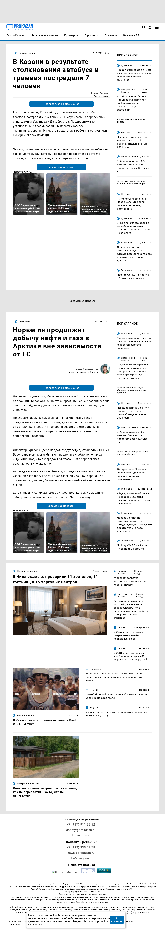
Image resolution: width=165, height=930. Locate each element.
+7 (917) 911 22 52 (81, 824)
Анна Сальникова (87, 369)
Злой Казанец (80, 497)
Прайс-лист (81, 835)
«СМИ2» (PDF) (125, 912)
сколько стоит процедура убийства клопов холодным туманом (131, 390)
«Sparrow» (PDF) (141, 912)
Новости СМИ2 (22, 171)
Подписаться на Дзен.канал (61, 103)
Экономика (24, 321)
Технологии (127, 270)
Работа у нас (81, 858)
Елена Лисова (100, 93)
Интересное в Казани (128, 90)
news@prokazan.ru (80, 853)
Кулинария (126, 65)
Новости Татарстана (27, 571)
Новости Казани (27, 53)
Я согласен (117, 920)
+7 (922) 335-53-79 (81, 847)
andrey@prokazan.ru (80, 830)
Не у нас (125, 132)
